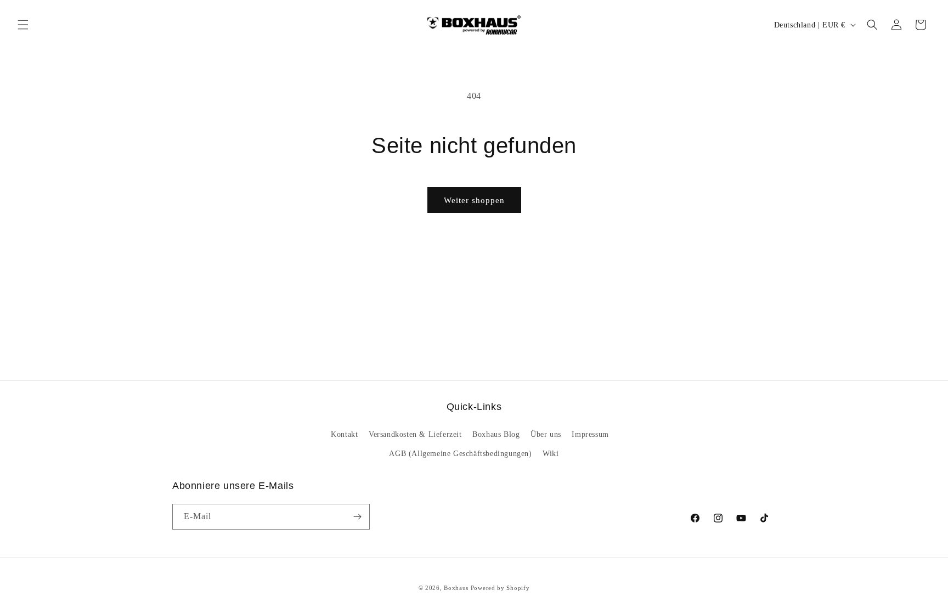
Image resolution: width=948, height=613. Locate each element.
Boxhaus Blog (496, 434)
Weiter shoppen (474, 200)
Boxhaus (456, 587)
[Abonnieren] (357, 517)
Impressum (590, 434)
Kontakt (344, 434)
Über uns (546, 434)
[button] (23, 25)
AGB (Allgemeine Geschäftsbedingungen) (460, 453)
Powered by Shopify (500, 587)
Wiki (550, 453)
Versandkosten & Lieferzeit (415, 434)
